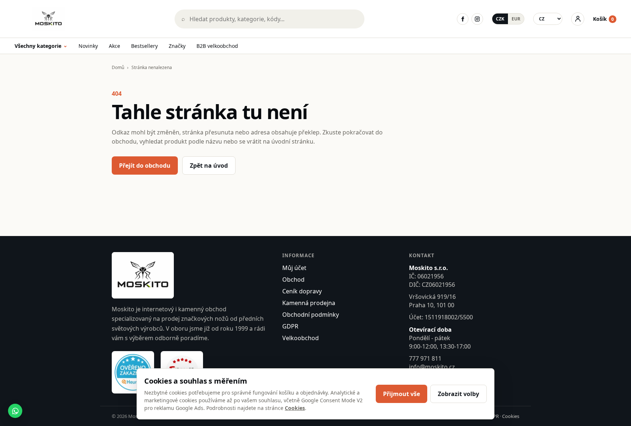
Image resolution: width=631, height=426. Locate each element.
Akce (114, 45)
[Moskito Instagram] (477, 19)
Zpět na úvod (209, 165)
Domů (118, 67)
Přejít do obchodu (145, 165)
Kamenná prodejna (308, 303)
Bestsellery (144, 45)
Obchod (293, 279)
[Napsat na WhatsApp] (15, 411)
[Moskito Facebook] (463, 19)
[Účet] (577, 19)
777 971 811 (425, 358)
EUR (516, 19)
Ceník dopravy (302, 291)
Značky (177, 45)
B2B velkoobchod (217, 45)
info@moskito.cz (432, 367)
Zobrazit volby (458, 394)
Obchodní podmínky (310, 315)
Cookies (510, 416)
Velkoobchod (300, 338)
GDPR (290, 326)
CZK (500, 19)
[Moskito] (89, 19)
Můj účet (294, 268)
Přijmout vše (401, 394)
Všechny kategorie (41, 46)
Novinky (88, 45)
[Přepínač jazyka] (547, 19)
